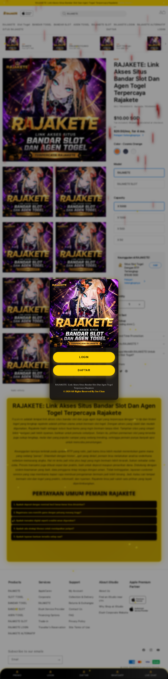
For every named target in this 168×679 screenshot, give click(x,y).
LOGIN (84, 357)
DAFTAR (84, 370)
